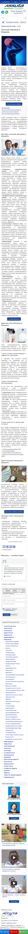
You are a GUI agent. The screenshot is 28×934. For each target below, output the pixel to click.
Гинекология (8, 630)
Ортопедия (7, 750)
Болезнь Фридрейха (11, 717)
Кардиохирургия (9, 637)
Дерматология (8, 633)
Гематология (8, 628)
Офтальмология (9, 755)
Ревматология (8, 766)
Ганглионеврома (10, 677)
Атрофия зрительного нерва (14, 726)
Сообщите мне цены (14, 319)
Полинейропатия (10, 732)
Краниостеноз (10, 737)
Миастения (9, 672)
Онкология (7, 748)
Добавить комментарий (8, 584)
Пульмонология (9, 764)
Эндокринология (9, 777)
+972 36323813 (13, 920)
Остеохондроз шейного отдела (14, 735)
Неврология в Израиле (12, 641)
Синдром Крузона (11, 661)
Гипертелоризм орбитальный (14, 721)
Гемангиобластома (11, 710)
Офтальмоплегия (10, 692)
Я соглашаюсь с (10, 609)
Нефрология (8, 744)
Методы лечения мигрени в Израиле (11, 110)
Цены (15, 2)
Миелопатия (9, 670)
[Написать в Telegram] (2, 12)
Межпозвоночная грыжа (13, 701)
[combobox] (4, 600)
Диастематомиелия (11, 714)
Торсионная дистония (12, 657)
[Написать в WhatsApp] (6, 12)
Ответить (8, 576)
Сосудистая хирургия (10, 768)
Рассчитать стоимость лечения (14, 511)
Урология (7, 770)
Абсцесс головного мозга (13, 719)
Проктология (8, 761)
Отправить (6, 614)
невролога (13, 362)
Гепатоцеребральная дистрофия (15, 675)
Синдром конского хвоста (13, 688)
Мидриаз (8, 699)
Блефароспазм (10, 652)
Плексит (8, 666)
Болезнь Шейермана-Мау (13, 723)
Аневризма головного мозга (14, 739)
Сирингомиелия (10, 659)
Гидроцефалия (10, 708)
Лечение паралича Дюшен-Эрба (15, 690)
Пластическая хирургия (11, 759)
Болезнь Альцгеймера (12, 643)
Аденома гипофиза (11, 686)
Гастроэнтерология (10, 626)
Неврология (7, 639)
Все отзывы (14, 901)
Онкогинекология (9, 746)
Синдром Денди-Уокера (13, 663)
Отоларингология (9, 753)
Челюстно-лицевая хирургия (12, 775)
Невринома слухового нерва (14, 695)
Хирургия (6, 772)
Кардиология (8, 635)
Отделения (6, 2)
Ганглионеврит (10, 679)
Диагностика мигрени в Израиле (10, 111)
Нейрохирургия (8, 741)
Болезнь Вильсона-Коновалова (15, 681)
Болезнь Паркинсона (12, 646)
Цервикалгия (9, 730)
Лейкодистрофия (10, 655)
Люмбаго (8, 703)
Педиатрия (7, 757)
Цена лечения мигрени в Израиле (10, 113)
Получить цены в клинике (14, 104)
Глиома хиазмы (10, 706)
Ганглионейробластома (12, 712)
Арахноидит (9, 683)
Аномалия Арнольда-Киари (13, 728)
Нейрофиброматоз (11, 668)
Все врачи (14, 818)
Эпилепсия (9, 650)
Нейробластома (10, 697)
